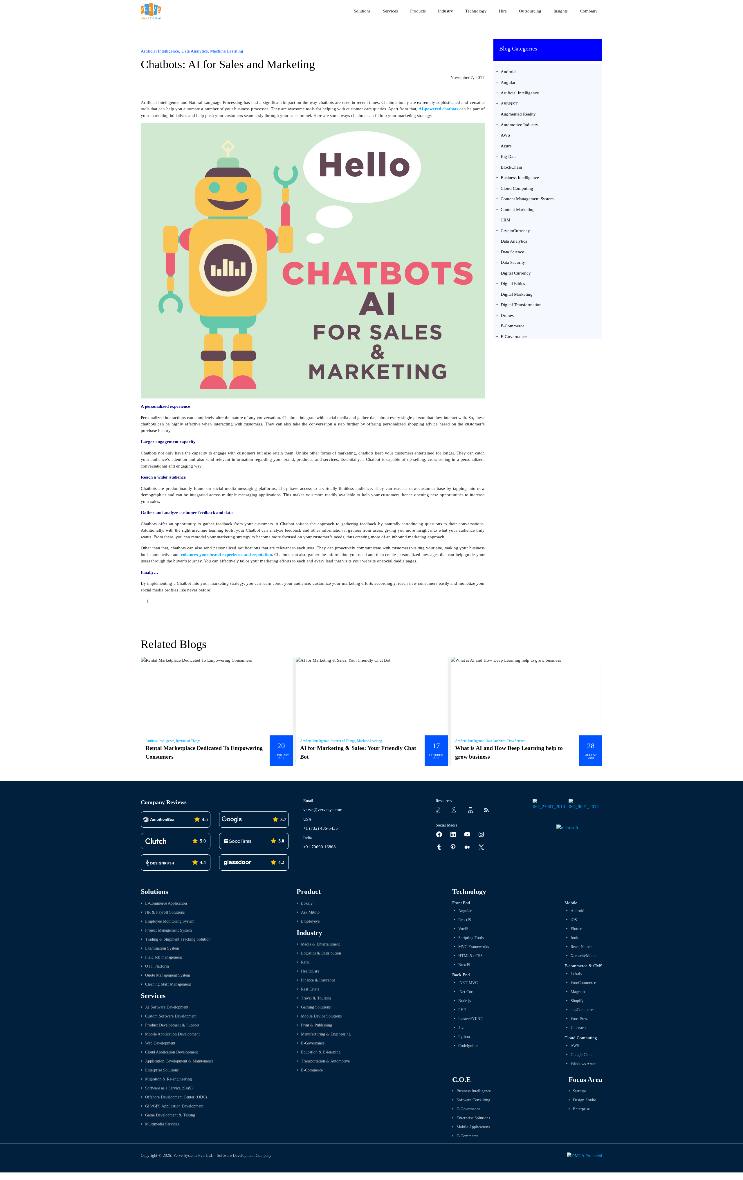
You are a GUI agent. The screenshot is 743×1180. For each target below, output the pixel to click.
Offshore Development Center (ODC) (176, 1097)
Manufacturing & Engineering (326, 1034)
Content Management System (527, 198)
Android (508, 71)
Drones (507, 315)
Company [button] (589, 11)
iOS (574, 920)
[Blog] (488, 809)
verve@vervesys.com (322, 809)
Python (464, 1037)
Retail (306, 962)
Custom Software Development (170, 1016)
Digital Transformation (521, 304)
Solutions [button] (362, 11)
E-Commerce (512, 326)
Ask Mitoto (310, 912)
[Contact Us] (456, 809)
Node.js (464, 1001)
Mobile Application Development (172, 1034)
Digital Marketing (517, 294)
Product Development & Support (172, 1025)
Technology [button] (476, 11)
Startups (579, 1091)
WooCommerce (583, 983)
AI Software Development (166, 1007)
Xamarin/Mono (583, 956)
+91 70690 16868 (319, 847)
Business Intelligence (520, 177)
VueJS (463, 929)
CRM (505, 220)
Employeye (310, 921)
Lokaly (307, 903)
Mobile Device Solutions (321, 1016)
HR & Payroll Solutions (165, 912)
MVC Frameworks (473, 947)
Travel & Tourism (316, 998)
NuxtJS (464, 965)
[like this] (143, 601)
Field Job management (163, 957)
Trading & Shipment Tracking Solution (177, 939)
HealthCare (310, 971)
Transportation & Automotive (325, 1061)
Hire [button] (503, 11)
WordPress (579, 1019)
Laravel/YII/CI (470, 1019)
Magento (578, 992)
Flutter (576, 929)
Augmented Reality (518, 114)
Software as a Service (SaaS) (169, 1088)
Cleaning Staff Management (168, 984)
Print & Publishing (316, 1025)
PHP (462, 1010)
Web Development (160, 1043)
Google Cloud (582, 1055)
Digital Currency (516, 273)
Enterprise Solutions (161, 1070)
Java (461, 1028)
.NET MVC (468, 983)
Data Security (513, 262)
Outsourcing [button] (530, 11)
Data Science (512, 252)
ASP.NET (509, 103)
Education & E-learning (320, 1052)
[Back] (477, 52)
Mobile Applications (473, 1127)
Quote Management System (167, 975)
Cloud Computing (517, 188)
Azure (506, 146)
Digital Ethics (513, 283)
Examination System (162, 948)
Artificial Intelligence (520, 93)
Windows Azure (583, 1064)
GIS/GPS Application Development (174, 1106)
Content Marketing (518, 209)
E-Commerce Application (166, 903)
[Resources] (440, 809)
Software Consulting (473, 1100)
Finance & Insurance (318, 980)
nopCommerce (582, 1010)
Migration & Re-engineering (168, 1079)
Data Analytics (514, 241)
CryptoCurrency (515, 230)
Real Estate (310, 989)
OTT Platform (157, 966)
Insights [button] (560, 11)
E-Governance (514, 336)
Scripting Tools (471, 938)
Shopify (577, 1001)
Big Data (509, 156)
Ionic (575, 938)
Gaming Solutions (316, 1007)
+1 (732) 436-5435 (320, 828)
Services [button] (390, 11)
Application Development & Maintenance (179, 1061)
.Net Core (466, 992)
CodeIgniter (468, 1046)
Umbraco (578, 1028)
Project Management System (168, 930)
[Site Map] (472, 809)
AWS (505, 135)
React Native (581, 947)
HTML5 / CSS (470, 956)
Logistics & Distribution (321, 953)
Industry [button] (445, 11)
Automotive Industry (519, 124)
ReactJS (464, 920)
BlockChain (511, 167)
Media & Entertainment (320, 944)
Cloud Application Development (171, 1052)
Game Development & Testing (170, 1115)
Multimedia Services (162, 1124)
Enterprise (581, 1109)
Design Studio (584, 1100)
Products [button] (418, 11)
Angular (508, 82)
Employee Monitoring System (169, 921)
